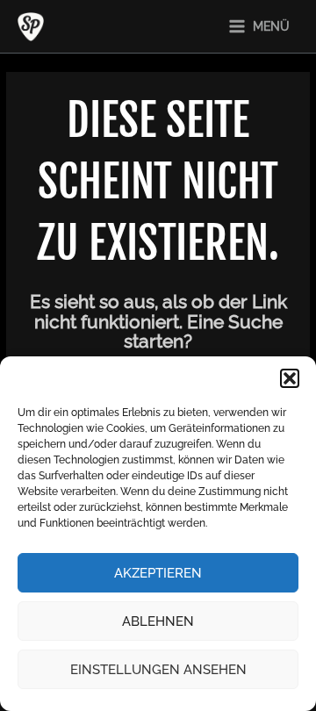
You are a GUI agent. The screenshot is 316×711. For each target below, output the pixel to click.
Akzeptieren (158, 573)
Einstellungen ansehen (158, 670)
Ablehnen (158, 621)
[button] (289, 378)
